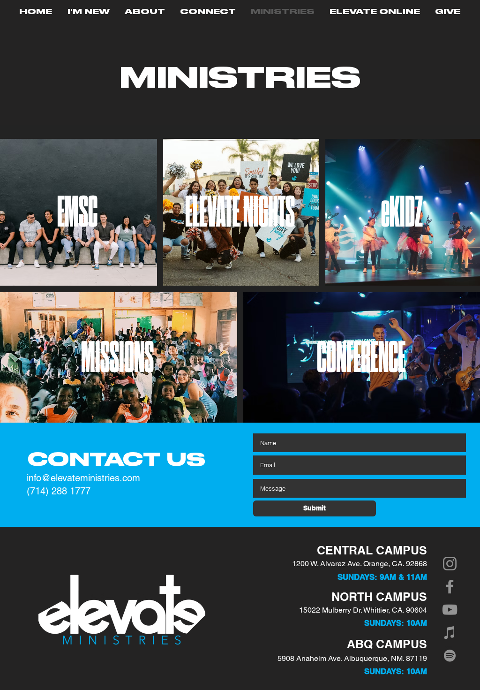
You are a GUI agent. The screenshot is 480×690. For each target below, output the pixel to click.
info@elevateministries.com (83, 478)
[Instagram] (450, 563)
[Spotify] (450, 655)
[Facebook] (450, 586)
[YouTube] (450, 609)
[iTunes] (450, 632)
